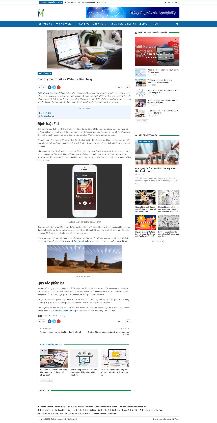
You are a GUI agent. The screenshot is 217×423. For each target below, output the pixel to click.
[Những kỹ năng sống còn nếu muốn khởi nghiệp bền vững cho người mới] (168, 197)
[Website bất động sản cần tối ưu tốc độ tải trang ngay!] (140, 72)
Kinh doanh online (146, 141)
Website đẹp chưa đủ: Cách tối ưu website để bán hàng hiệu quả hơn (83, 372)
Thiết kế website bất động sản (134, 406)
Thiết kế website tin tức (152, 410)
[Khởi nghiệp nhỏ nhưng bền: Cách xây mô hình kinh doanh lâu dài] (157, 152)
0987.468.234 (71, 2)
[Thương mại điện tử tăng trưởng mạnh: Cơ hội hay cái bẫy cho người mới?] (145, 222)
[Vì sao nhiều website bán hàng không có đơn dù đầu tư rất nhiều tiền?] (54, 358)
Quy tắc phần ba (47, 116)
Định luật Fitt (45, 113)
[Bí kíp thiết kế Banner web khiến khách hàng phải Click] (157, 51)
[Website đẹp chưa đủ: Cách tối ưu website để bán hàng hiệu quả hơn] (84, 358)
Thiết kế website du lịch (86, 410)
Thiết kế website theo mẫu (82, 406)
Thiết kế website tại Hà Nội (52, 413)
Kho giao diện (65, 24)
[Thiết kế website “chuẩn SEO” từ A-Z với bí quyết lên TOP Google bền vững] (140, 113)
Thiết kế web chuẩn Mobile (106, 406)
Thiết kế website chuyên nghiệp (53, 406)
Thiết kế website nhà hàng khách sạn (55, 410)
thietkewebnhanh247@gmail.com (94, 2)
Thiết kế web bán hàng (110, 410)
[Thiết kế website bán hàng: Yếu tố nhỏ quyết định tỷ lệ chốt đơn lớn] (115, 358)
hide (88, 108)
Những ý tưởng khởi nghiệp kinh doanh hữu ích (60, 332)
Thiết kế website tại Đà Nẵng (104, 413)
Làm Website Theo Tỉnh (125, 24)
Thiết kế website (44, 73)
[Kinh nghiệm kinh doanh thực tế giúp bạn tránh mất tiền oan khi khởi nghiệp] (145, 197)
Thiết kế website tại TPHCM (79, 413)
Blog (144, 24)
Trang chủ (47, 24)
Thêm (155, 24)
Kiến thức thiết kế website (92, 24)
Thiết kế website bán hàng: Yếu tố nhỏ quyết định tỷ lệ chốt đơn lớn (114, 372)
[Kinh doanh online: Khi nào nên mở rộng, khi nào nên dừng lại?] (168, 222)
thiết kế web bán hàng (59, 316)
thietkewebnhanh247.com (170, 419)
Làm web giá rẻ (130, 410)
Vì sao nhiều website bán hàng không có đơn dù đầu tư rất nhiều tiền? (53, 372)
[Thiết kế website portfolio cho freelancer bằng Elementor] (140, 83)
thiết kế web (46, 316)
